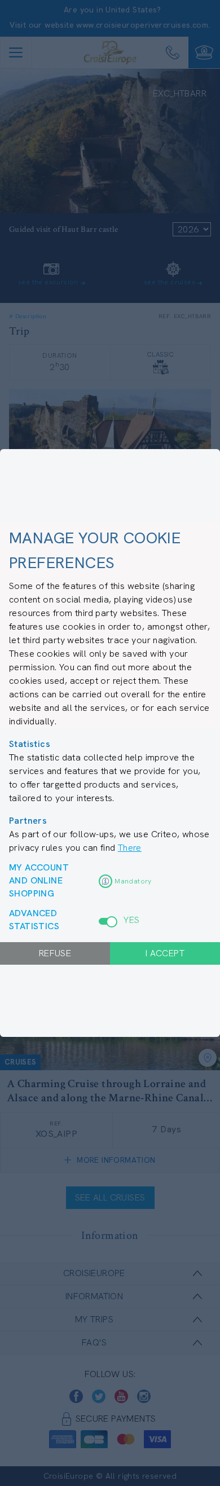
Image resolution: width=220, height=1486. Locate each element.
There (130, 848)
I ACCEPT (165, 953)
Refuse (55, 953)
